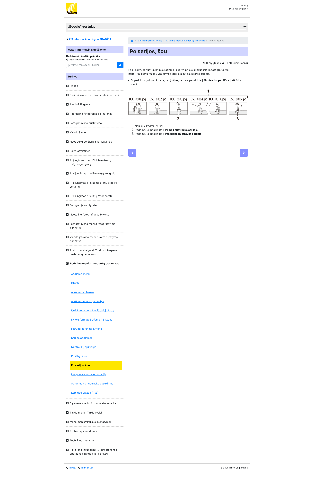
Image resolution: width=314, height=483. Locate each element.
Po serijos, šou (80, 365)
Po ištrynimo (79, 356)
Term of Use (87, 467)
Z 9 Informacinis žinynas (150, 40)
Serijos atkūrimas (81, 337)
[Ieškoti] (120, 65)
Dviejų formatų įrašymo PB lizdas (91, 319)
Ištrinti (75, 283)
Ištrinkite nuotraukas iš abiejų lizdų (92, 310)
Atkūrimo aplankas (82, 292)
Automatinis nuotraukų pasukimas (92, 383)
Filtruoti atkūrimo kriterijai (87, 328)
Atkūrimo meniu (80, 274)
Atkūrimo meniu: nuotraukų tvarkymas (185, 40)
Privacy (72, 467)
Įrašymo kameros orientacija (88, 374)
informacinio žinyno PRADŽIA (90, 39)
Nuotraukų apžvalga (83, 347)
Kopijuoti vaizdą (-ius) (84, 392)
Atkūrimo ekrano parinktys (87, 301)
